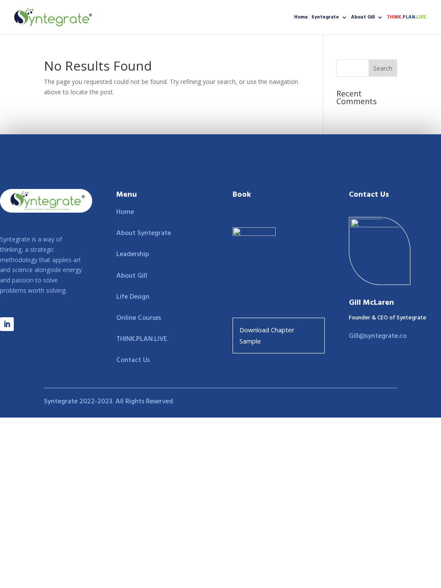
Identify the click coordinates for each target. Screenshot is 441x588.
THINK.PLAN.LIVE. (142, 339)
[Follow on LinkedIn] (7, 324)
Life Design (132, 297)
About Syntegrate (143, 233)
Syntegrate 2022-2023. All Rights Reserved (108, 401)
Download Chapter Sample (267, 335)
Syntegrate (325, 17)
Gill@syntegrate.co (378, 336)
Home (301, 17)
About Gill (363, 17)
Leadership (132, 254)
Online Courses (138, 318)
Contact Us (133, 360)
